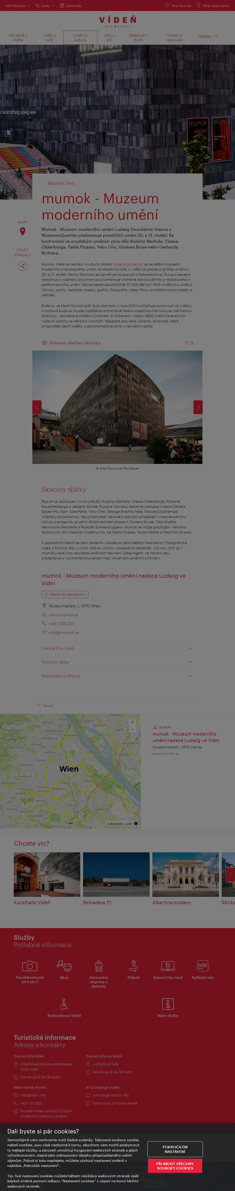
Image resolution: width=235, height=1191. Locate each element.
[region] (117, 1157)
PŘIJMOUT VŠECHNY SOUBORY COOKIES (175, 1165)
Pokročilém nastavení (175, 1149)
